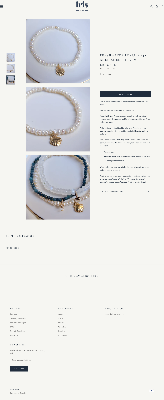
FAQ (12, 327)
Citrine (60, 318)
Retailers (13, 314)
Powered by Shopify (18, 393)
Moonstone (62, 327)
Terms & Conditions (17, 331)
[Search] (157, 6)
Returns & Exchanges (18, 322)
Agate (60, 314)
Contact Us (14, 335)
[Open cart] (163, 6)
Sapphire (61, 331)
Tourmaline (62, 335)
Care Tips (12, 248)
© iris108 (14, 390)
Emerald (61, 322)
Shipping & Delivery (20, 236)
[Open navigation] (1, 6)
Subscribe (19, 369)
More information (113, 191)
